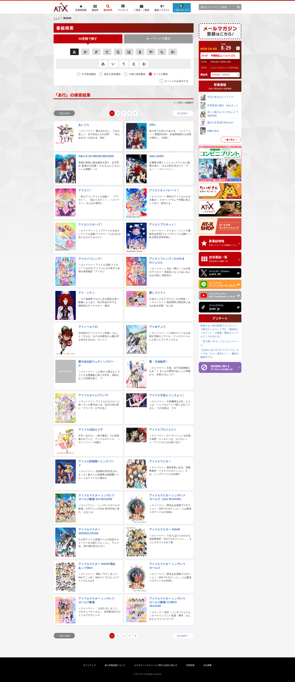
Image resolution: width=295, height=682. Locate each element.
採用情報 (190, 665)
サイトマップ (89, 665)
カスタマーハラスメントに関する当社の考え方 (155, 665)
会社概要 (207, 665)
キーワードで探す (158, 38)
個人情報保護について (115, 665)
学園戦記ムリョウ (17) (223, 55)
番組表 (204, 74)
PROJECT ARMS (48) (221, 62)
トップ (57, 18)
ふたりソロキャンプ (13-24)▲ (224, 68)
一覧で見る (229, 140)
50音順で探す (88, 38)
